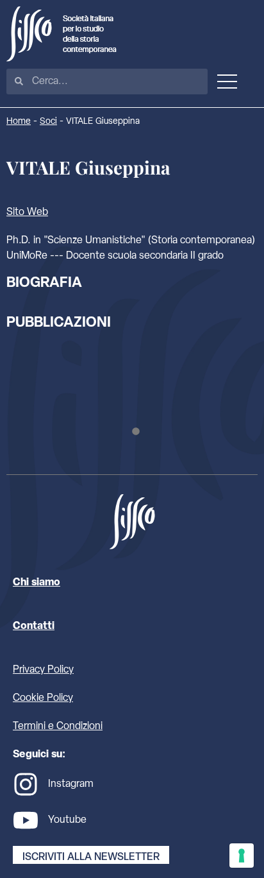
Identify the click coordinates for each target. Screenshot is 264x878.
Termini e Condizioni (58, 726)
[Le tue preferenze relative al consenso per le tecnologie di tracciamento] (241, 855)
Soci (48, 121)
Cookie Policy (43, 698)
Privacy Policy (43, 670)
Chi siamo (36, 583)
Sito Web (27, 212)
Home (18, 121)
